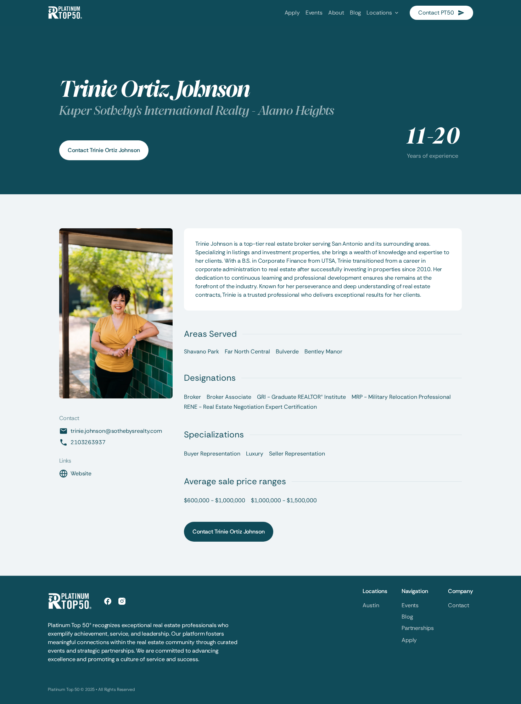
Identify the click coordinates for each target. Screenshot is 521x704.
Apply (409, 640)
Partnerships (418, 628)
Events (410, 605)
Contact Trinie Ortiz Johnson (104, 150)
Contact (458, 605)
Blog (407, 616)
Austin (371, 605)
